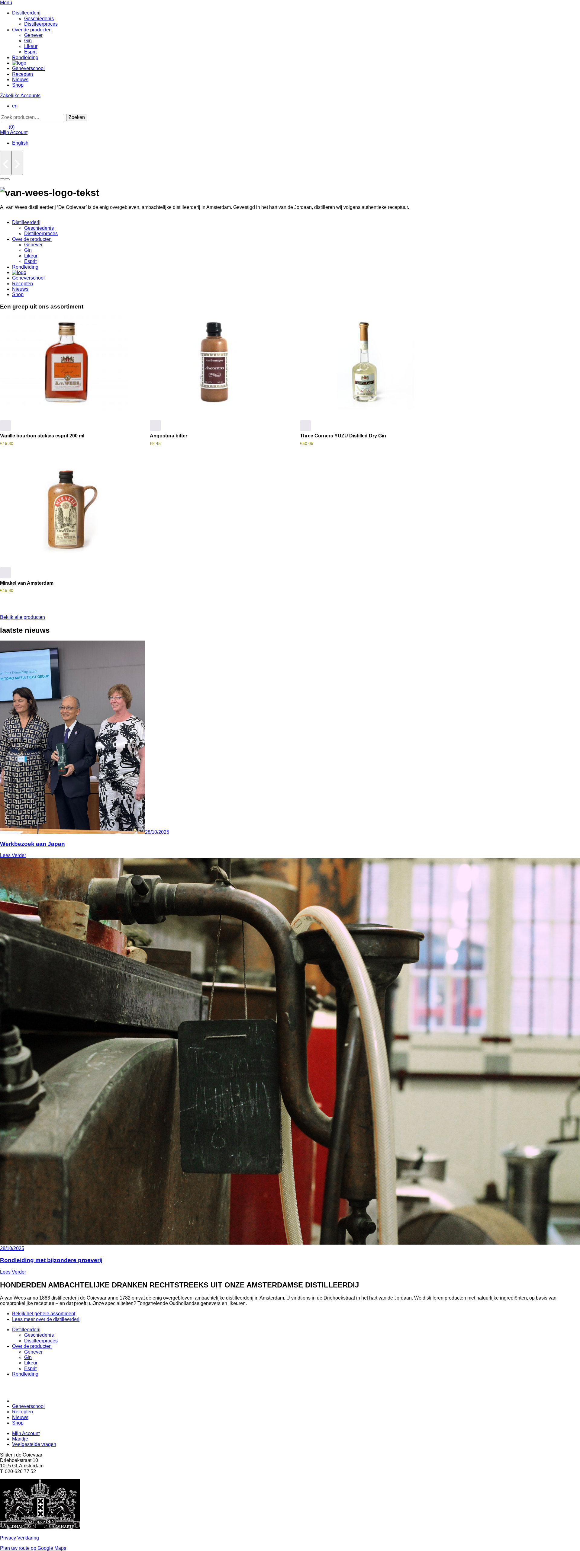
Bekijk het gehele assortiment (43, 1313)
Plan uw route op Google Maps (33, 1548)
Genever (33, 35)
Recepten (22, 74)
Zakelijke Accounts (20, 95)
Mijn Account (13, 132)
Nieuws (20, 79)
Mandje (20, 1438)
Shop (18, 85)
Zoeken (77, 117)
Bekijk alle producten (22, 617)
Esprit (30, 51)
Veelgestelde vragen (34, 1444)
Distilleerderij (26, 12)
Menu (6, 2)
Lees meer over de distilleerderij (46, 1319)
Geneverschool (28, 68)
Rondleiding (25, 57)
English (20, 143)
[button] (5, 425)
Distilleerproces (41, 24)
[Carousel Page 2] (7, 179)
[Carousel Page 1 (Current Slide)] (2, 179)
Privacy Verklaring (19, 1537)
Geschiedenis (39, 18)
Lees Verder (13, 855)
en (15, 105)
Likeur (30, 46)
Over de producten (32, 29)
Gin (28, 40)
